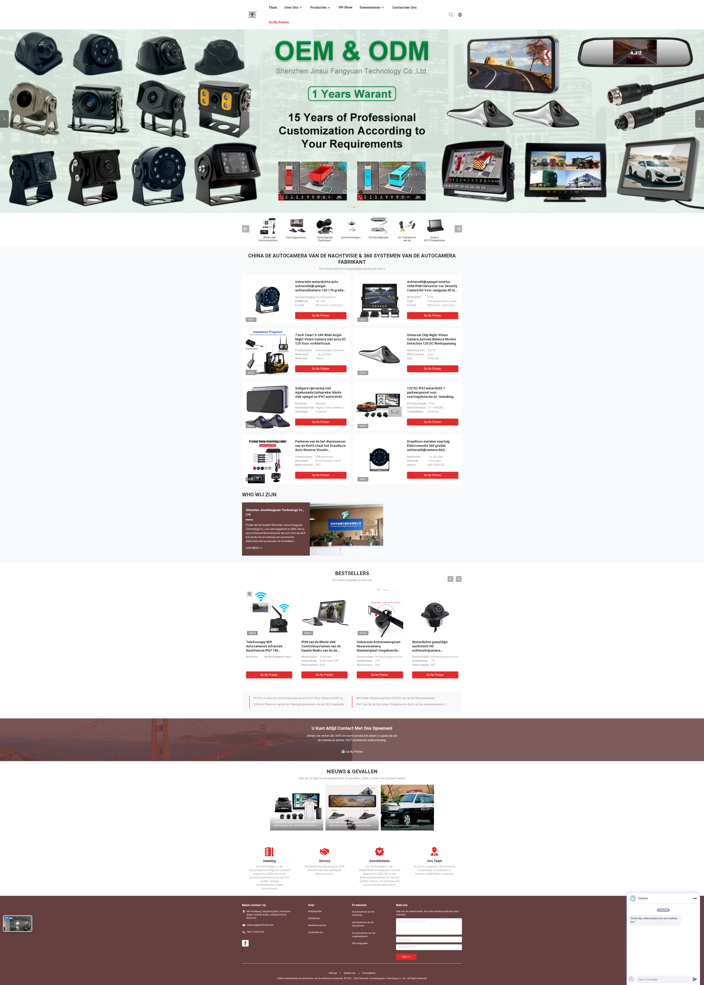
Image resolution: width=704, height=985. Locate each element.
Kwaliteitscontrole (317, 925)
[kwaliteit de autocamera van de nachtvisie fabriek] (269, 224)
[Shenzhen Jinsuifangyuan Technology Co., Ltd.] (253, 14)
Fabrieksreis (314, 918)
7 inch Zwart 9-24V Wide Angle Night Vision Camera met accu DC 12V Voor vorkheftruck (320, 339)
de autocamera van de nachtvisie (269, 239)
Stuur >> (406, 956)
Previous (4, 119)
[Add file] (631, 979)
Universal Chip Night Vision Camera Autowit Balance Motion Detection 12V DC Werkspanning (431, 339)
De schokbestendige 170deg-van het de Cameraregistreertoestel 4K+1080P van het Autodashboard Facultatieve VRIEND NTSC (402, 698)
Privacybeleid (368, 973)
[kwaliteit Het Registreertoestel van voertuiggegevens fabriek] (434, 224)
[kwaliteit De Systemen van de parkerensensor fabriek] (379, 224)
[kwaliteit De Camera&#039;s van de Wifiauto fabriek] (407, 224)
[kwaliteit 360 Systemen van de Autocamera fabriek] (297, 224)
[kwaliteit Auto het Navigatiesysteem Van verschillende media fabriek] (352, 224)
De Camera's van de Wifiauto (407, 239)
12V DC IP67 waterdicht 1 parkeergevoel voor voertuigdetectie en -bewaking (430, 392)
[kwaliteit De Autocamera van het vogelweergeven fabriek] (324, 224)
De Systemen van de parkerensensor (379, 240)
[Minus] (695, 898)
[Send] (695, 979)
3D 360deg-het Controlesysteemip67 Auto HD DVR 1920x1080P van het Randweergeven (299, 698)
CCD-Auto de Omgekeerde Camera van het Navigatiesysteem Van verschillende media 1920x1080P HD (402, 705)
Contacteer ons (315, 932)
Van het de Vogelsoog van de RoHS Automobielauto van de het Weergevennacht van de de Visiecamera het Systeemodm (268, 650)
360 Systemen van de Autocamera (297, 239)
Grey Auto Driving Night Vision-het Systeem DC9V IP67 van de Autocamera (320, 646)
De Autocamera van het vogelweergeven (324, 240)
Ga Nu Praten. (321, 315)
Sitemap (333, 973)
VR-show (345, 7)
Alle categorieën (360, 943)
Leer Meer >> (254, 547)
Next (699, 119)
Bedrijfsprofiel (315, 911)
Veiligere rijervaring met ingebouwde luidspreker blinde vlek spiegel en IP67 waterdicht (318, 392)
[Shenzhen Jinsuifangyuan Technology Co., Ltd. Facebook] (245, 943)
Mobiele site (349, 973)
